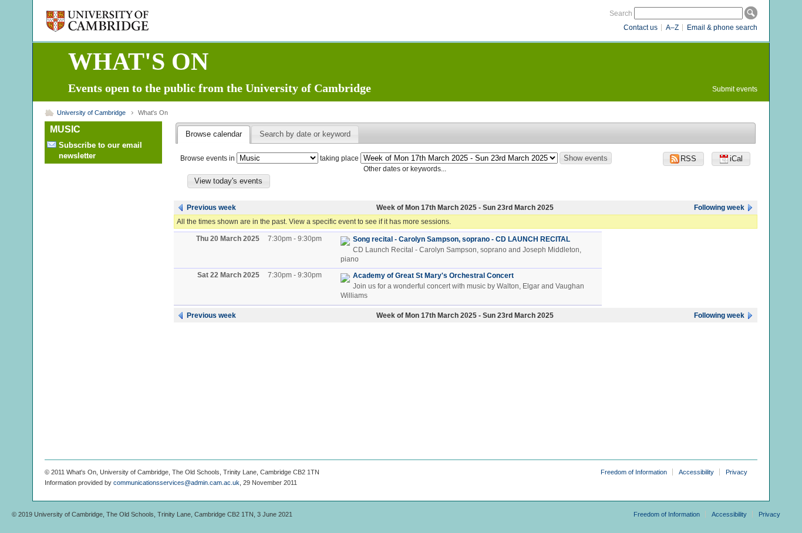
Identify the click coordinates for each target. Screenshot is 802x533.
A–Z (672, 27)
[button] (731, 159)
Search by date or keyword (305, 134)
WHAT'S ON (138, 61)
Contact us (641, 27)
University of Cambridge (91, 112)
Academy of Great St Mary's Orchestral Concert (433, 275)
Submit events (734, 89)
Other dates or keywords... (404, 169)
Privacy (736, 472)
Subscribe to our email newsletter (100, 150)
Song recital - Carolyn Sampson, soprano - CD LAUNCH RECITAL (461, 239)
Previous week (211, 207)
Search (620, 13)
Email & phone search (722, 27)
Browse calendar (214, 134)
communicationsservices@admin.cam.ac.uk (176, 482)
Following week (719, 207)
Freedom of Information (634, 472)
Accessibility (696, 472)
